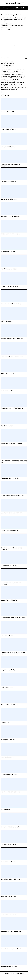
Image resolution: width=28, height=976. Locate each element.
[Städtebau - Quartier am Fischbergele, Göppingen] (14, 435)
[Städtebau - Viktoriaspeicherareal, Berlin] (14, 104)
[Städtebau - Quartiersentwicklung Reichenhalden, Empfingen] (14, 540)
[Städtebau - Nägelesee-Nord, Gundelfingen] (14, 697)
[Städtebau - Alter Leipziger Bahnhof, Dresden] (14, 470)
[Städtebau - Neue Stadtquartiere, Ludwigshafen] (14, 278)
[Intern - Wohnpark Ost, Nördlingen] (14, 174)
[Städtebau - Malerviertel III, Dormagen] (14, 906)
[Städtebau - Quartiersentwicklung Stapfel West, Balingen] (14, 609)
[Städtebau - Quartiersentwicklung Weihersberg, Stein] (14, 487)
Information (6, 973)
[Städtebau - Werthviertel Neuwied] (14, 383)
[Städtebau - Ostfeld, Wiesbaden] (14, 313)
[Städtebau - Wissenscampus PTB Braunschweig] (14, 296)
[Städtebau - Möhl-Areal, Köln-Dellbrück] (14, 888)
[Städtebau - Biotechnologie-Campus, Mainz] (14, 557)
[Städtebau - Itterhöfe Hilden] (14, 714)
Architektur (15, 8)
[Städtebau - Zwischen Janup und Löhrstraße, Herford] (14, 348)
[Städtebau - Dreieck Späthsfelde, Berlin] (14, 139)
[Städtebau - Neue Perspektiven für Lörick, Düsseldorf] (14, 400)
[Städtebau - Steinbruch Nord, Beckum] (14, 854)
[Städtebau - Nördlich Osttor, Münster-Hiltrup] (14, 522)
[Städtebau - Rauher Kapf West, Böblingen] (14, 836)
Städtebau (6, 8)
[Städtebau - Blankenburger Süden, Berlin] (14, 191)
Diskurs (22, 8)
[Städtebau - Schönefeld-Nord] (14, 801)
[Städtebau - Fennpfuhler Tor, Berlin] (14, 627)
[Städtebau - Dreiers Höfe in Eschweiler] (14, 121)
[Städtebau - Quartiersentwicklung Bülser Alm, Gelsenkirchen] (14, 156)
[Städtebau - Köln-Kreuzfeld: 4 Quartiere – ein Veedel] (14, 923)
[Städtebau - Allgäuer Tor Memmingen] (14, 749)
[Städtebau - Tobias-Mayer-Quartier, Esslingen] (14, 958)
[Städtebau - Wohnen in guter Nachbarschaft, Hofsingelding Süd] (14, 452)
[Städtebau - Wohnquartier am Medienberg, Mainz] (14, 819)
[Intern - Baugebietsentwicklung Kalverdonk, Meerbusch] (14, 575)
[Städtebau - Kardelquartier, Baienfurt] (14, 731)
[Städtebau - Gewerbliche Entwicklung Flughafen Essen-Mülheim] (14, 644)
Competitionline (20, 973)
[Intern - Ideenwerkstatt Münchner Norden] (14, 226)
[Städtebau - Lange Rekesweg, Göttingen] (14, 662)
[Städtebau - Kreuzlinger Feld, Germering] (14, 261)
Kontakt (12, 973)
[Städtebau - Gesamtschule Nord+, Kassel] (14, 766)
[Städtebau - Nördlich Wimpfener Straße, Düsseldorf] (14, 330)
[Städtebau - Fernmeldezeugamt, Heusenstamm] (14, 208)
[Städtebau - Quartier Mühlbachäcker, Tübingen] (14, 784)
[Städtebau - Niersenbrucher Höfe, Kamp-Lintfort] (14, 941)
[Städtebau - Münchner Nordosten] (14, 418)
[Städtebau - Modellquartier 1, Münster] (14, 243)
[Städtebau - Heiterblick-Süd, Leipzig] (14, 365)
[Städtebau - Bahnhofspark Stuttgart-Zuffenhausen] (14, 871)
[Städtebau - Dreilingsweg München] (14, 679)
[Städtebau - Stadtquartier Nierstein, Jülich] (14, 592)
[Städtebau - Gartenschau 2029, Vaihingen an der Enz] (14, 505)
